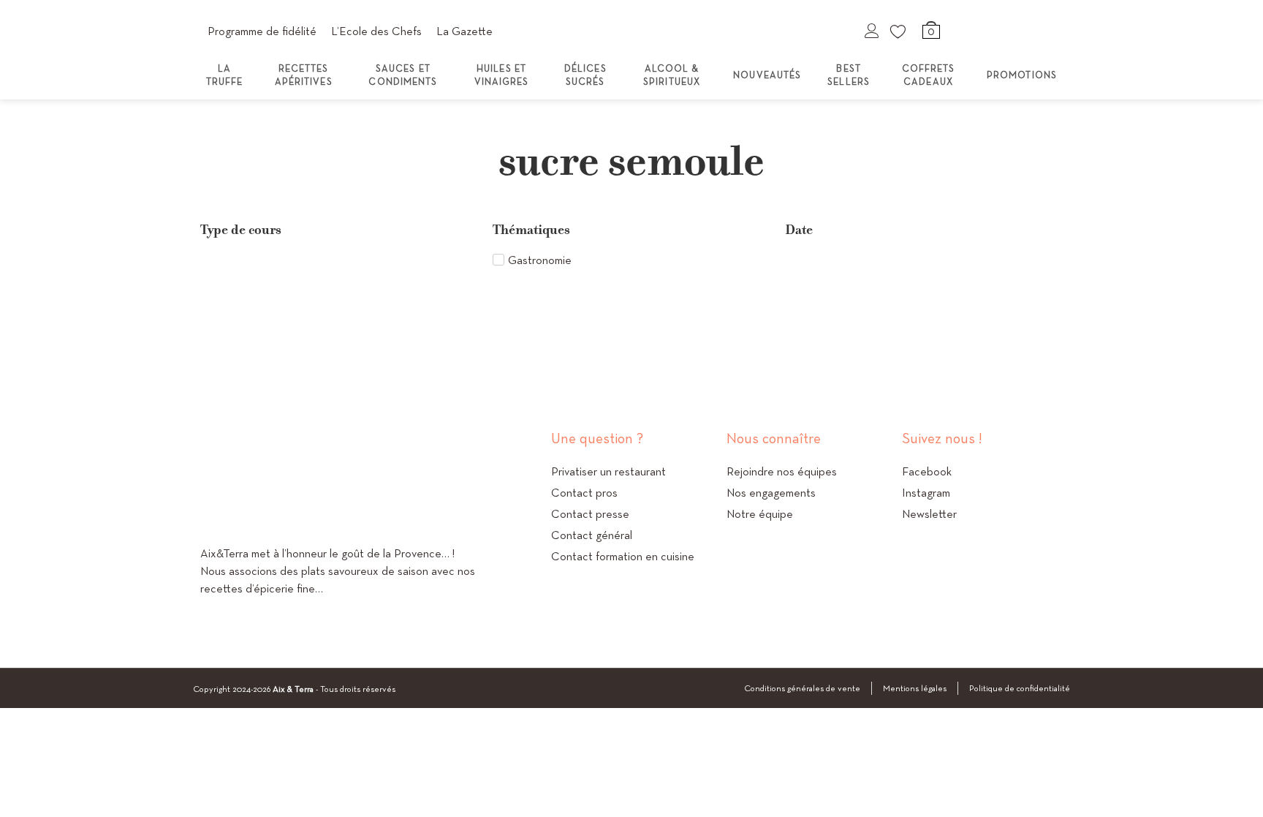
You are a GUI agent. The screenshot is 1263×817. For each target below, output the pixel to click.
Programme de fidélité (262, 31)
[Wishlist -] (899, 31)
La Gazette (464, 31)
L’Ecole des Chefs (376, 31)
